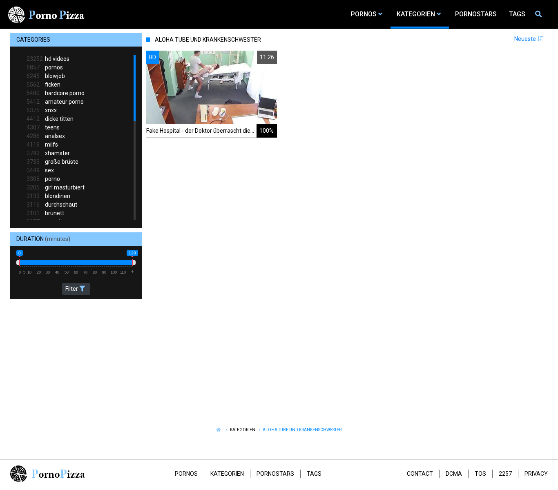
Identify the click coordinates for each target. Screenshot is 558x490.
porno (43, 179)
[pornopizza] (47, 14)
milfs (42, 144)
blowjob (46, 76)
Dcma (454, 473)
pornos (45, 67)
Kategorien (242, 430)
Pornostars (275, 473)
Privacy (536, 473)
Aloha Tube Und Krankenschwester (302, 430)
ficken (43, 84)
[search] (539, 14)
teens (43, 127)
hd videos (48, 59)
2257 (505, 473)
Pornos (186, 473)
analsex (46, 136)
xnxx (42, 110)
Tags (314, 473)
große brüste (52, 161)
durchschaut (52, 204)
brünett (45, 213)
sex (40, 170)
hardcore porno (56, 93)
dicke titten (50, 119)
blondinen (48, 196)
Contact (420, 473)
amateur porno (55, 101)
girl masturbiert (56, 187)
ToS (480, 473)
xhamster (48, 153)
